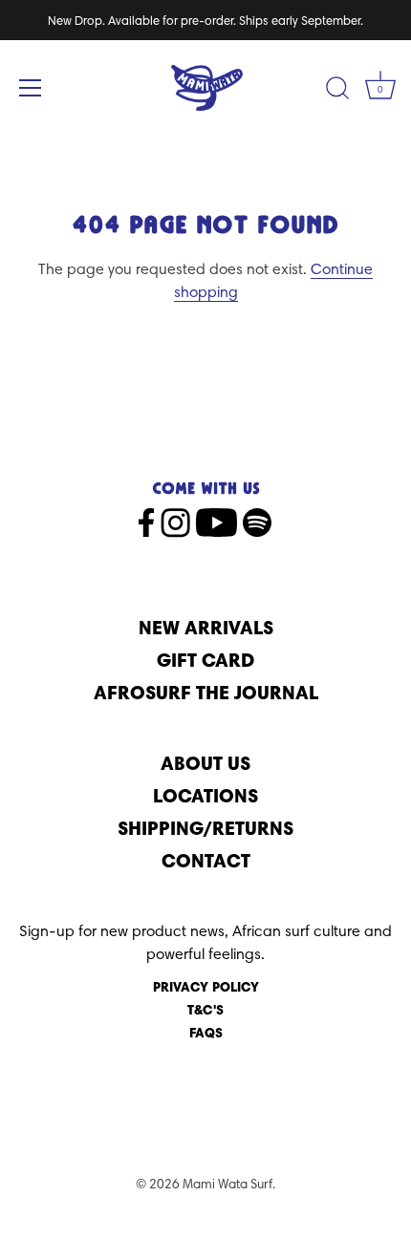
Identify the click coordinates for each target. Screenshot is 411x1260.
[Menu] (31, 88)
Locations (205, 795)
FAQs (206, 1032)
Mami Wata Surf (227, 1183)
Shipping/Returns (205, 828)
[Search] (337, 91)
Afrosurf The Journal (206, 692)
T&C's (205, 1009)
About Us (205, 763)
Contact (206, 860)
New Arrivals (206, 627)
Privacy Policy (206, 986)
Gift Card (205, 660)
